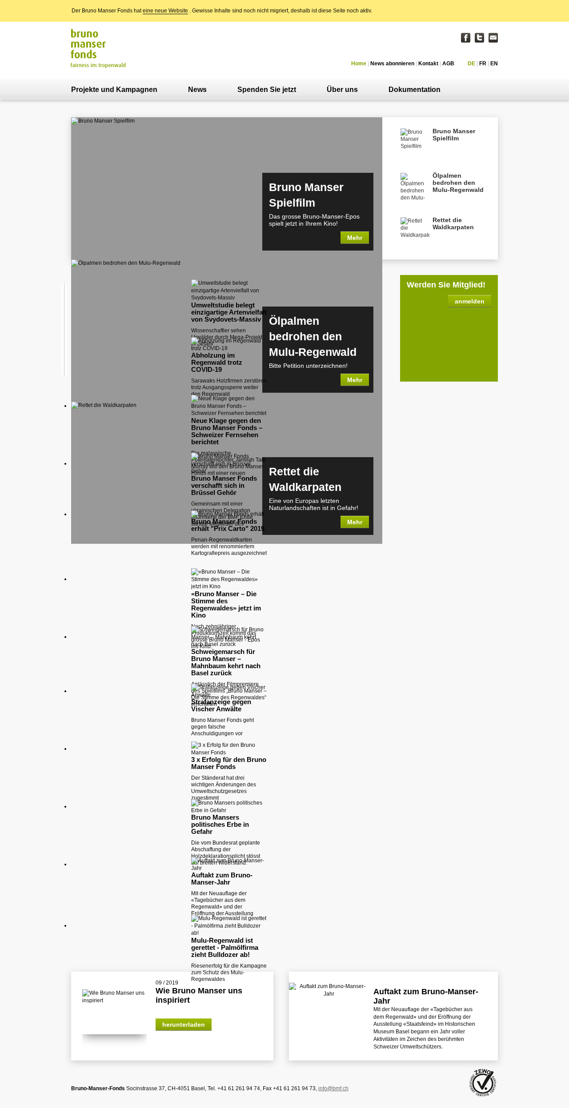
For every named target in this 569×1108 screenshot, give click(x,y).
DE (471, 63)
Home (358, 63)
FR (482, 63)
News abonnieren (392, 63)
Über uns (342, 89)
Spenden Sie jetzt (266, 89)
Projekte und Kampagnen (114, 89)
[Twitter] (479, 38)
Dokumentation (415, 89)
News (197, 89)
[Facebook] (465, 38)
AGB (448, 63)
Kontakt (428, 63)
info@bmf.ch (333, 1088)
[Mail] (493, 38)
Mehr (354, 237)
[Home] (99, 48)
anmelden (470, 301)
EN (494, 63)
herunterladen (183, 1024)
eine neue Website (165, 11)
